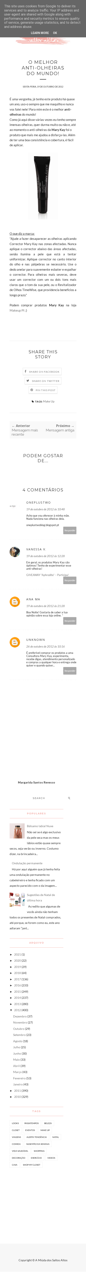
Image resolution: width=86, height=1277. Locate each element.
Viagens (16, 1137)
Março (17, 1072)
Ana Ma (33, 599)
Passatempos (31, 1123)
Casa (14, 1164)
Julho (16, 1047)
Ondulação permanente (27, 863)
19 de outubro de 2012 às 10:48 (45, 509)
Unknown (35, 640)
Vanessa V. (36, 549)
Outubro (18, 1028)
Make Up (48, 401)
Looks (15, 1123)
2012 (17, 1010)
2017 (17, 979)
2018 (17, 973)
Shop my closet (31, 1164)
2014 (17, 997)
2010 (17, 1096)
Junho (17, 1053)
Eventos (30, 1130)
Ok (55, 33)
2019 (17, 967)
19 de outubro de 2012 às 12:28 (45, 556)
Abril (16, 1066)
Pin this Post (46, 390)
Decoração (18, 1158)
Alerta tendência (37, 1137)
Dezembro (20, 1016)
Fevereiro (19, 1078)
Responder (69, 530)
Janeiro (18, 1084)
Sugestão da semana (37, 1144)
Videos (51, 1158)
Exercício (36, 1158)
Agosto (17, 1041)
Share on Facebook (44, 371)
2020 (17, 960)
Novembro (20, 1022)
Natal (55, 1137)
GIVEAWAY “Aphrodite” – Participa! (47, 575)
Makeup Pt (17, 310)
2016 (17, 985)
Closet (16, 1130)
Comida (16, 1144)
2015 (17, 991)
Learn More (40, 33)
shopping (39, 1151)
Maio (16, 1059)
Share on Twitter (45, 381)
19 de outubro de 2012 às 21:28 (45, 606)
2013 (17, 1004)
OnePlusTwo (38, 502)
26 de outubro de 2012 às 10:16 (45, 646)
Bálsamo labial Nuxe (40, 826)
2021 (17, 954)
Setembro (19, 1035)
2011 (17, 1090)
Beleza (48, 1123)
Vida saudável (20, 1151)
